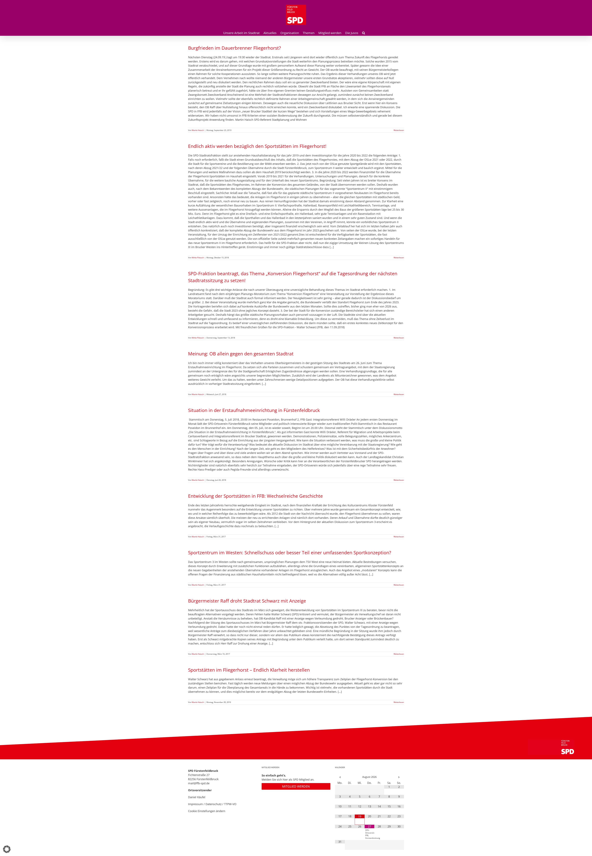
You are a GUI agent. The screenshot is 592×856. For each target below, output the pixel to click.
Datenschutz (214, 804)
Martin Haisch (198, 130)
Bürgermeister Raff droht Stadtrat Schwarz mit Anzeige (247, 601)
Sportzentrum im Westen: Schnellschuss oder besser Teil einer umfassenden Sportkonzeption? (289, 552)
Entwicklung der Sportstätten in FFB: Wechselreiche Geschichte (255, 496)
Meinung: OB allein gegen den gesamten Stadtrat (241, 353)
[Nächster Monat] (399, 777)
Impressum (195, 804)
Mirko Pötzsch (198, 257)
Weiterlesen (399, 130)
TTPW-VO (230, 804)
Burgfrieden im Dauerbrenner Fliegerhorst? (234, 48)
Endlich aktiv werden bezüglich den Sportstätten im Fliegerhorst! (257, 146)
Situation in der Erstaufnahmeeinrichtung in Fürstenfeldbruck (254, 410)
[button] (363, 33)
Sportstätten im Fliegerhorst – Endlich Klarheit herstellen (249, 670)
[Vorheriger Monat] (340, 777)
